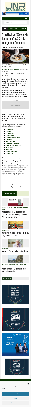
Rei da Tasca (10, 153)
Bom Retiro (10, 134)
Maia (25, 264)
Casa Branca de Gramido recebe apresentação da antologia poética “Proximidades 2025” (14, 214)
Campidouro (10, 135)
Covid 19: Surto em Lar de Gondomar (15, 251)
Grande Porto (13, 29)
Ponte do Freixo (11, 151)
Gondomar (20, 47)
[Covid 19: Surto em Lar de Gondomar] (15, 246)
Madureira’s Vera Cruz (13, 145)
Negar (15, 398)
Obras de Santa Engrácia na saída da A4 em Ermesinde (15, 270)
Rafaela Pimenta (14, 69)
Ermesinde (5, 264)
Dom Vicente (10, 141)
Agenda (4, 207)
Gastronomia (12, 47)
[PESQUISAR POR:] (15, 22)
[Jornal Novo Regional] (15, 7)
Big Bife (8, 132)
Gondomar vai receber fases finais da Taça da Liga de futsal (15, 234)
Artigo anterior (17, 185)
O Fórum (9, 149)
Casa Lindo (9, 139)
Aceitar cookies (15, 394)
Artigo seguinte (14, 187)
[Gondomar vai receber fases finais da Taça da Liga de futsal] (15, 228)
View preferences (15, 403)
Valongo (4, 266)
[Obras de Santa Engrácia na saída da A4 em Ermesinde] (15, 262)
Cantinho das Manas (13, 137)
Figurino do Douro (12, 143)
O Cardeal (9, 147)
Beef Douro (10, 130)
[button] (28, 383)
